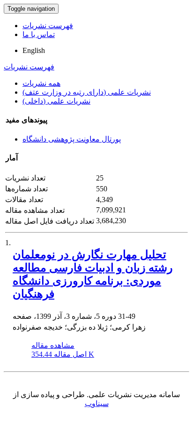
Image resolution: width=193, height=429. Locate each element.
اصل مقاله (62, 354)
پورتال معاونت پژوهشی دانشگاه (71, 139)
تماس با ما (38, 34)
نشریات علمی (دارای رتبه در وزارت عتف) (86, 92)
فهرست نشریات (47, 26)
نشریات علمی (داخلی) (56, 101)
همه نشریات (41, 83)
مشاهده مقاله (52, 345)
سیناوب (97, 403)
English (33, 50)
